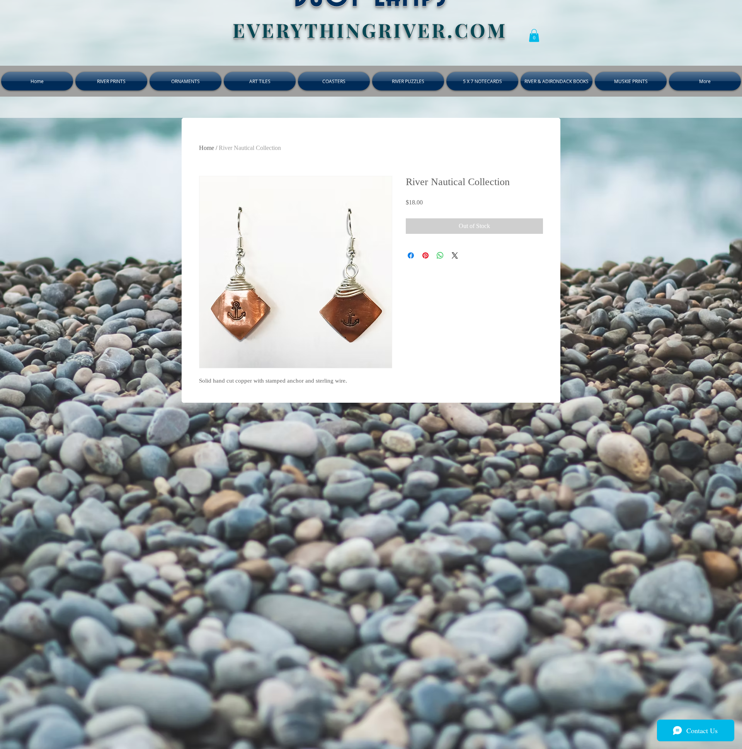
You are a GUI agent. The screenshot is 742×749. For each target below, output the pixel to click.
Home (206, 148)
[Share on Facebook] (410, 255)
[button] (534, 35)
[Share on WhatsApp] (440, 255)
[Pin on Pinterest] (425, 255)
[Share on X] (454, 255)
